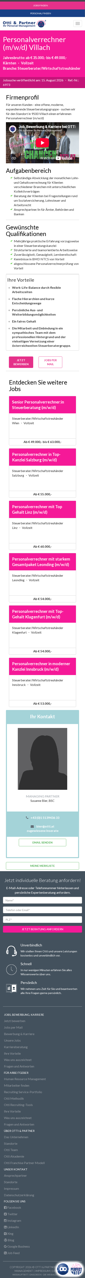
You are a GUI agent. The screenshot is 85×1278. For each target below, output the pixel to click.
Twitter (12, 1214)
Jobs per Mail (50, 362)
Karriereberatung (16, 1047)
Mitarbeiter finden (16, 1085)
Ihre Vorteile (12, 1053)
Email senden (42, 842)
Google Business (18, 1246)
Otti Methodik (14, 1098)
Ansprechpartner (15, 1175)
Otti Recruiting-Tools (18, 1105)
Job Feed (13, 1253)
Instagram (14, 1220)
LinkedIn (13, 1227)
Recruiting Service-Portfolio (23, 1092)
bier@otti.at (45, 826)
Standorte (10, 1143)
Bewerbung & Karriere (19, 1034)
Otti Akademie (14, 1156)
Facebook (14, 1207)
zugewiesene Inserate (43, 830)
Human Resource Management (25, 1079)
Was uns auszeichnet (18, 1060)
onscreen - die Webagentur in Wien (51, 1274)
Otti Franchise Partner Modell (24, 1163)
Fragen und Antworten (19, 1066)
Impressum (11, 1188)
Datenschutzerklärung (19, 1195)
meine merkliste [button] (42, 865)
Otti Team (11, 1150)
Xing (10, 1233)
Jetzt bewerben (14, 1021)
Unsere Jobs (12, 1040)
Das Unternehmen (16, 1137)
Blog (10, 1240)
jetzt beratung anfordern (42, 929)
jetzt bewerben (21, 362)
